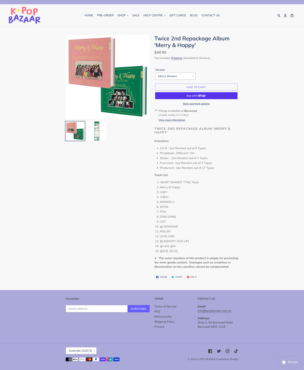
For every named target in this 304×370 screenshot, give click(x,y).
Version (160, 70)
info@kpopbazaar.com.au (214, 311)
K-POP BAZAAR (206, 359)
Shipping (176, 58)
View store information (171, 119)
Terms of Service (165, 306)
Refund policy (163, 316)
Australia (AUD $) (80, 350)
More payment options (196, 103)
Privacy (159, 327)
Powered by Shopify (227, 359)
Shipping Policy (164, 321)
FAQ (157, 311)
